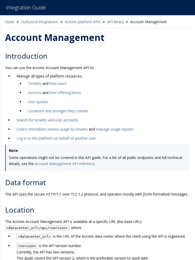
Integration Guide (26, 7)
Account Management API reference (65, 163)
